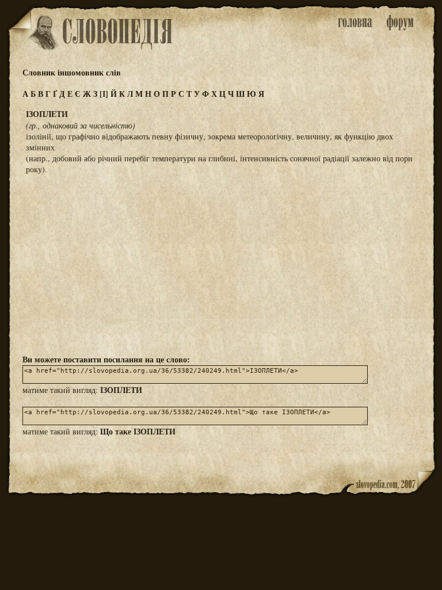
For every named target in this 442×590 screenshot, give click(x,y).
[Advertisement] (221, 263)
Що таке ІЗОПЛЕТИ (138, 431)
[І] (104, 94)
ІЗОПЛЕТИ (121, 390)
